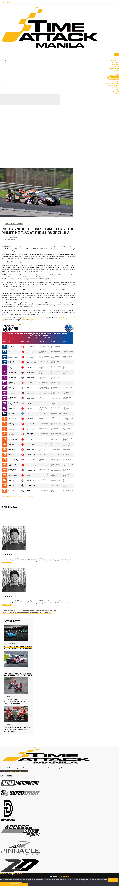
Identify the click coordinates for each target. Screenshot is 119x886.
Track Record (114, 86)
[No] (25, 884)
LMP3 (24, 497)
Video (117, 74)
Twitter (23, 320)
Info (117, 89)
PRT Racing (30, 497)
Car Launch (115, 62)
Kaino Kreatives (63, 877)
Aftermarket (114, 68)
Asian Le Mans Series (11, 497)
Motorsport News (112, 78)
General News (114, 60)
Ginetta (20, 497)
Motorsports (114, 76)
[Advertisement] (59, 155)
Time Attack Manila (5, 2)
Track (117, 82)
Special (116, 72)
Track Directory (113, 84)
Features (115, 64)
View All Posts (6, 563)
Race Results (114, 80)
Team (117, 93)
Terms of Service (6, 874)
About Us (116, 91)
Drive (117, 66)
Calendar (115, 87)
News (117, 58)
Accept (112, 880)
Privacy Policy (18, 874)
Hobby (117, 70)
